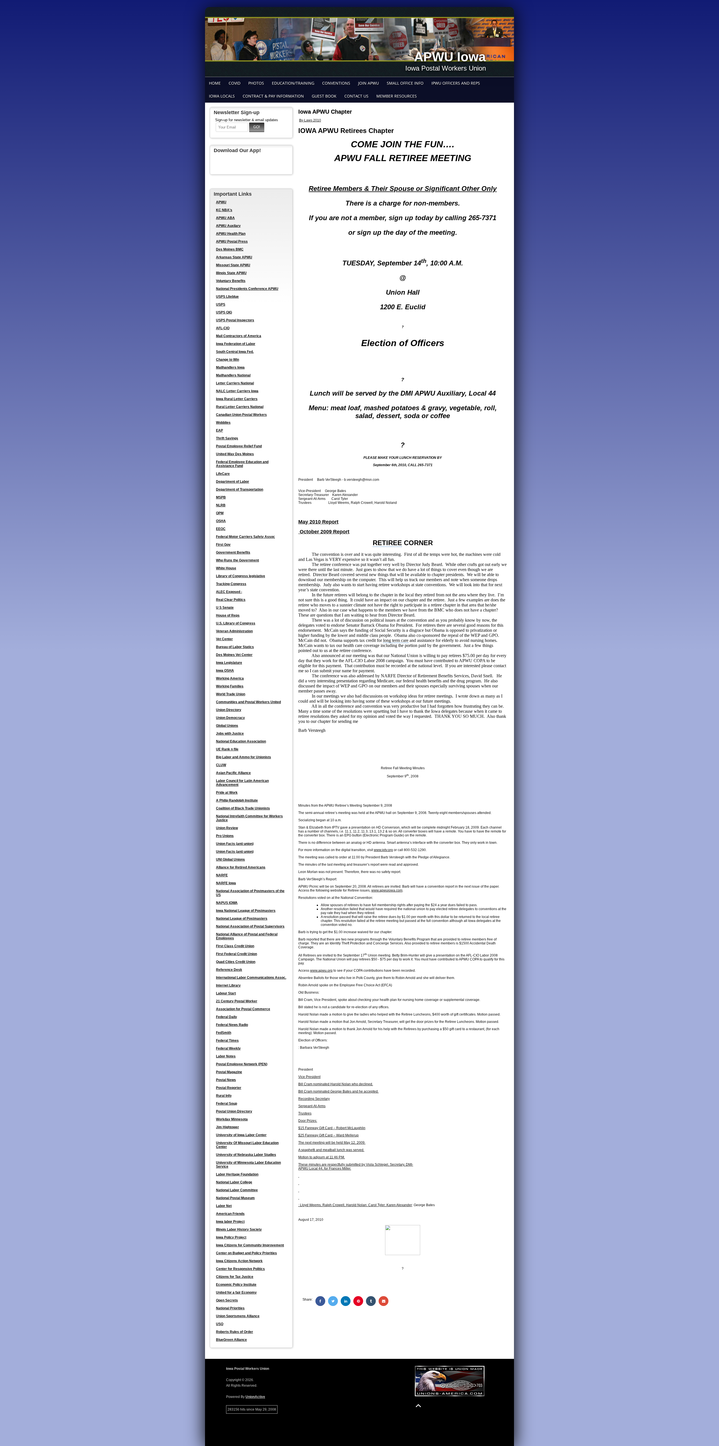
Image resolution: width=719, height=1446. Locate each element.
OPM (220, 513)
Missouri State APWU (233, 265)
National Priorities (230, 1308)
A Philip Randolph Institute (237, 800)
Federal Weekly (228, 1048)
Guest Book (324, 96)
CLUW (221, 765)
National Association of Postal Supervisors (250, 926)
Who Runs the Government (237, 560)
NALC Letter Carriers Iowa (237, 391)
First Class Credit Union (235, 946)
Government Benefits (233, 552)
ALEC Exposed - (229, 592)
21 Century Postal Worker (236, 1001)
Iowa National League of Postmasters (246, 911)
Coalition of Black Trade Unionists (243, 808)
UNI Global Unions (230, 859)
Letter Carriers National (235, 383)
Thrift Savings (227, 438)
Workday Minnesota (232, 1119)
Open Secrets (227, 1300)
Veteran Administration (234, 631)
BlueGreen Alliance (231, 1340)
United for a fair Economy (236, 1292)
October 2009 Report (323, 531)
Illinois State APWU (231, 273)
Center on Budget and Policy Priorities (246, 1253)
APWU (221, 202)
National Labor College (234, 1182)
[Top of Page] (418, 1406)
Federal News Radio (232, 1025)
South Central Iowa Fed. (235, 352)
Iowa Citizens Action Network (239, 1261)
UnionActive (255, 1397)
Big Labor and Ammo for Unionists (243, 757)
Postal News (226, 1080)
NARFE (222, 875)
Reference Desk (229, 970)
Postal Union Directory (234, 1111)
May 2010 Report (318, 522)
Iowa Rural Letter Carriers (237, 399)
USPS (220, 304)
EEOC (221, 529)
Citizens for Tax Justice (234, 1277)
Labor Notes (226, 1056)
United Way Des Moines (235, 454)
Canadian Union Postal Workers (241, 415)
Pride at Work (227, 793)
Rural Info (223, 1096)
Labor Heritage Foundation (237, 1174)
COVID (234, 83)
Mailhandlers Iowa (230, 367)
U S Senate (225, 608)
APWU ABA (225, 218)
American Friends (230, 1214)
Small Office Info (405, 83)
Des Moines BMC (230, 249)
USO (219, 1324)
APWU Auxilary (228, 226)
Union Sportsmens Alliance (238, 1316)
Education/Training (293, 83)
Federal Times (227, 1041)
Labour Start (226, 993)
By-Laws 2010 (310, 120)
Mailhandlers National (233, 375)
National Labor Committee (237, 1190)
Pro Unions (225, 836)
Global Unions (227, 726)
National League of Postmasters (241, 919)
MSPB (221, 497)
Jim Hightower (227, 1127)
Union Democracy (230, 718)
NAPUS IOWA (227, 903)
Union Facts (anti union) (235, 844)
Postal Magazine (229, 1072)
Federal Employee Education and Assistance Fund (242, 464)
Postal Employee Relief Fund (239, 446)
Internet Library (228, 985)
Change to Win (227, 360)
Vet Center (224, 639)
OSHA (221, 521)
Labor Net (224, 1206)
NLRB (221, 505)
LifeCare (223, 474)
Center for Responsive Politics (240, 1269)
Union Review (227, 828)
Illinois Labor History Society (239, 1229)
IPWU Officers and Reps (455, 83)
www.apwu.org (321, 971)
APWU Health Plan (230, 234)
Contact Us (356, 96)
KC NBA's (224, 210)
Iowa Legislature (229, 663)
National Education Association (241, 741)
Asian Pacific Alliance (233, 773)
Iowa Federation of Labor (235, 344)
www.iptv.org (383, 850)
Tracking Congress (231, 584)
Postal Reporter (228, 1088)
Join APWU (368, 83)
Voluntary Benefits (230, 281)
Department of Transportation (239, 489)
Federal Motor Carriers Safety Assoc (245, 537)
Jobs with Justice (230, 734)
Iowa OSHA (225, 671)
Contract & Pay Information (273, 96)
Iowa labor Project (230, 1222)
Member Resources (396, 96)
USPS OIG (224, 312)
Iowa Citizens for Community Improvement (250, 1245)
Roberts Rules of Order (234, 1332)
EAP (219, 430)
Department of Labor (232, 482)
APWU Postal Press (232, 241)
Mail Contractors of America (238, 336)
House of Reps (228, 615)
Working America (230, 678)
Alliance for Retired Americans (240, 867)
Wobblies (223, 423)
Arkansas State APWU (234, 257)
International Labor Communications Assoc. (251, 978)
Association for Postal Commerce (243, 1009)
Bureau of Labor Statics (235, 647)
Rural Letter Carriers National (239, 407)
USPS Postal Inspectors (235, 320)
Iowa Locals (222, 96)
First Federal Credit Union (236, 954)
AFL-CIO (222, 328)
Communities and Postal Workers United (248, 702)
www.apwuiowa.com (386, 890)
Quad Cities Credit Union (235, 962)
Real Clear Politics (230, 600)
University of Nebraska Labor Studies (246, 1155)
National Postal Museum (235, 1198)
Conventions (336, 83)
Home (215, 83)
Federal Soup (226, 1104)
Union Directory (228, 710)
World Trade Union (230, 694)
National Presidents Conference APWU (247, 289)
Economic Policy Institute (236, 1285)
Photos (256, 83)
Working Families (230, 686)
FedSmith (223, 1033)
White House (226, 568)
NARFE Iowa (226, 883)
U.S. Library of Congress (235, 623)
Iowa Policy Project (231, 1237)
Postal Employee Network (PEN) (241, 1064)
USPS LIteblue (227, 297)
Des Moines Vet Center (234, 655)
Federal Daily (226, 1017)
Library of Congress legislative (240, 576)
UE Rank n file (227, 749)
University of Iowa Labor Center (241, 1135)
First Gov (223, 545)
